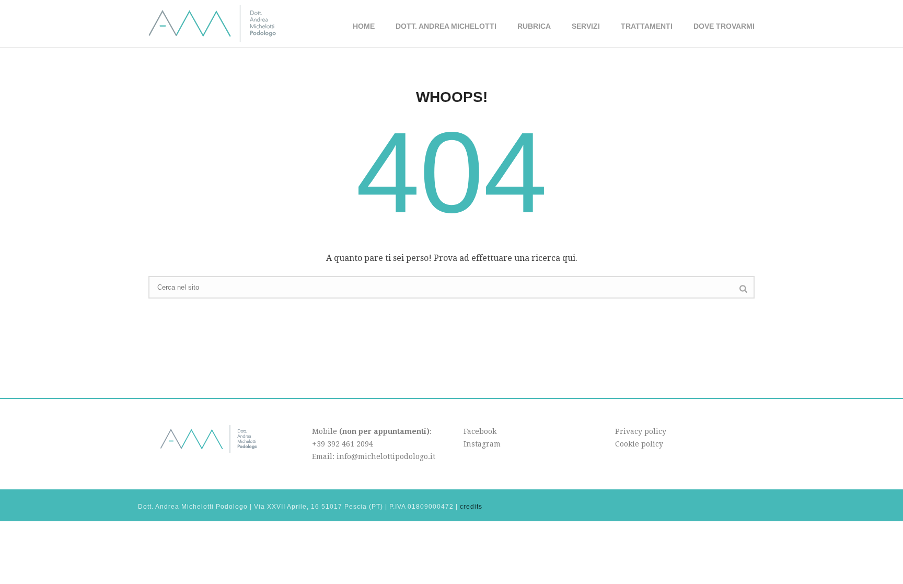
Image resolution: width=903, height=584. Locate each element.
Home (364, 26)
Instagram (482, 444)
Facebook (480, 431)
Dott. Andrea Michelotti (446, 26)
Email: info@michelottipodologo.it (373, 456)
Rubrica (534, 26)
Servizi (586, 26)
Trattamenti (647, 26)
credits (471, 506)
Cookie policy (639, 444)
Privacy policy (640, 431)
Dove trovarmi (724, 26)
